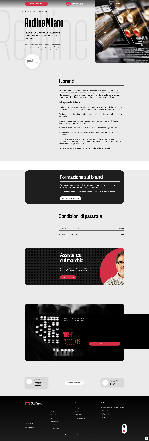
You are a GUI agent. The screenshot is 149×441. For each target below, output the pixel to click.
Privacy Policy (87, 434)
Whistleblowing (80, 418)
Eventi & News (54, 425)
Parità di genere (76, 434)
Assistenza (78, 411)
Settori (52, 411)
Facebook (109, 407)
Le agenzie (78, 408)
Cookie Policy (96, 434)
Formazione (78, 415)
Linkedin (121, 407)
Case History (54, 421)
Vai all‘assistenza (68, 277)
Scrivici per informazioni (71, 198)
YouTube (116, 407)
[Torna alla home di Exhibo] (74, 4)
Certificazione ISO (55, 434)
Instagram (103, 407)
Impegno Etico (66, 434)
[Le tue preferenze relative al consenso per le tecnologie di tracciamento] (146, 438)
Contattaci (104, 417)
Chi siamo (53, 408)
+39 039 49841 (105, 410)
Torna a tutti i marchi (74, 383)
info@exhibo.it (105, 414)
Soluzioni (53, 415)
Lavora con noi (54, 428)
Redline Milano (44, 12)
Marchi (32, 12)
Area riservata (36, 4)
